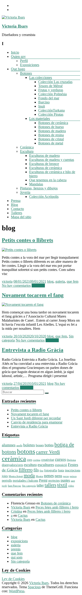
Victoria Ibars (15, 26)
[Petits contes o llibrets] (19, 250)
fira (41, 470)
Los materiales (39, 118)
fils (36, 470)
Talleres (16, 213)
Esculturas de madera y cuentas (51, 160)
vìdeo (71, 486)
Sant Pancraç (14, 486)
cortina (36, 460)
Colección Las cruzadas (55, 82)
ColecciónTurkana (51, 110)
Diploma (71, 460)
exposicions (19, 541)
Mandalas (36, 184)
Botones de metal (50, 143)
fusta (61, 470)
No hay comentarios (16, 285)
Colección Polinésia (52, 94)
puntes (65, 480)
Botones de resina (51, 135)
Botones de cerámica (53, 123)
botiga (49, 445)
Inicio (15, 52)
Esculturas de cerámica (45, 168)
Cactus (23, 515)
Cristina (16, 511)
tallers (50, 485)
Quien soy (18, 56)
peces (66, 476)
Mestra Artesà (16, 476)
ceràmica (14, 458)
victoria (7, 281)
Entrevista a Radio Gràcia (32, 350)
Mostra (39, 476)
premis (15, 549)
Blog (14, 205)
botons (26, 451)
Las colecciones (40, 77)
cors (29, 459)
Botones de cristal (51, 139)
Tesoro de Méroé (50, 86)
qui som (16, 557)
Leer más (38, 285)
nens (58, 475)
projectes (54, 480)
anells (19, 445)
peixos (73, 476)
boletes (29, 445)
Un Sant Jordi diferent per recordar (36, 418)
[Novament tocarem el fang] (23, 304)
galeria (60, 281)
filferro (26, 470)
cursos (60, 459)
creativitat (47, 459)
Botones (26, 73)
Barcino (44, 102)
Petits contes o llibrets (27, 240)
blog (50, 281)
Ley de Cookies (13, 579)
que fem (72, 281)
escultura (30, 465)
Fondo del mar (48, 98)
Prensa (15, 201)
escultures (46, 464)
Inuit (41, 106)
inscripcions (72, 470)
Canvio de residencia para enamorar (36, 422)
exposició (61, 465)
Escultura (26, 151)
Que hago (18, 69)
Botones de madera (52, 131)
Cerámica (27, 147)
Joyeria (25, 192)
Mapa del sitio (21, 217)
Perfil (24, 61)
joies (5, 476)
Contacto (17, 209)
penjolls (7, 480)
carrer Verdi (48, 452)
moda (29, 475)
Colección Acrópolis (44, 196)
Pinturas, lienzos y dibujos (39, 188)
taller (40, 485)
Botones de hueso (51, 127)
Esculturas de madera (44, 156)
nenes (49, 475)
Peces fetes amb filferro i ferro (57, 507)
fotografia (50, 470)
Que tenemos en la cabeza (48, 180)
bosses (40, 445)
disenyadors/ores (12, 465)
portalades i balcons (25, 480)
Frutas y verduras (50, 90)
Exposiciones (29, 65)
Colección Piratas (50, 114)
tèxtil (62, 485)
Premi (43, 480)
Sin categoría (29, 486)
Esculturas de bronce (44, 164)
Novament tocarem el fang (33, 295)
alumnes (8, 445)
